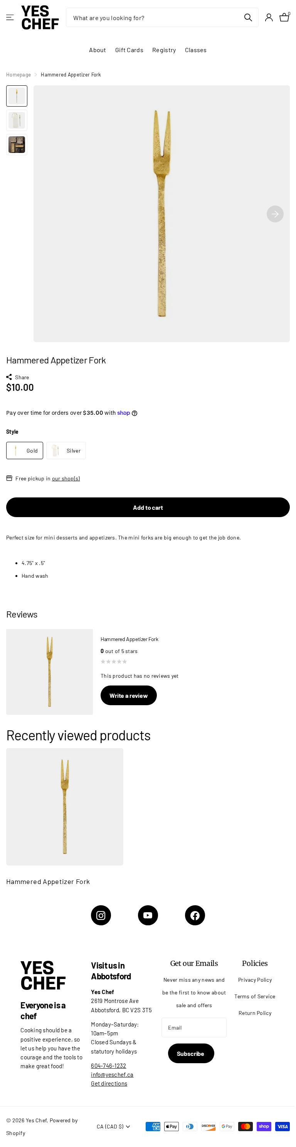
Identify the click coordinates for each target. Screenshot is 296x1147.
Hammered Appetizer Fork (48, 881)
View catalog (10, 17)
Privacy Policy (255, 979)
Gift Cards (129, 49)
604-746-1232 (108, 1065)
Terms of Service (255, 996)
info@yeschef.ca (112, 1074)
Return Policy (255, 1013)
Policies (255, 963)
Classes (196, 49)
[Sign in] (269, 17)
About (97, 49)
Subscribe (191, 1053)
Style (12, 431)
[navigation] (16, 96)
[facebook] (195, 915)
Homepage (18, 74)
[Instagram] (101, 915)
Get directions (109, 1083)
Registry (164, 49)
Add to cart (148, 507)
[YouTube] (148, 915)
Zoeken (248, 17)
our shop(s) (66, 478)
